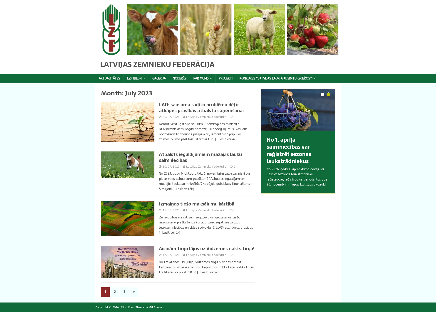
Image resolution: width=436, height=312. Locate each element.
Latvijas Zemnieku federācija (206, 117)
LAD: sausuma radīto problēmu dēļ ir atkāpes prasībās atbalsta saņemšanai (201, 107)
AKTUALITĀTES (109, 78)
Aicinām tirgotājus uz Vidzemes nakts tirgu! (206, 248)
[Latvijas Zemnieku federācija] (218, 52)
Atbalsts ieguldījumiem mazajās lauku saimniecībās (200, 157)
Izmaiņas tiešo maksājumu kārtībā (196, 204)
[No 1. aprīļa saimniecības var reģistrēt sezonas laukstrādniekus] (298, 110)
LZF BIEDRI (134, 78)
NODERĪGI (179, 78)
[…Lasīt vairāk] (225, 139)
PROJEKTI (226, 78)
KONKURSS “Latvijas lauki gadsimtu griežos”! (276, 78)
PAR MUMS (201, 78)
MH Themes (156, 307)
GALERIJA (159, 78)
